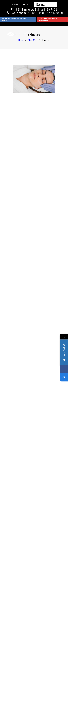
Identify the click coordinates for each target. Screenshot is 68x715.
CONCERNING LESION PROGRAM (48, 19)
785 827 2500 (27, 12)
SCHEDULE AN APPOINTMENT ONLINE (15, 19)
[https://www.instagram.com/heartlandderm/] (64, 377)
